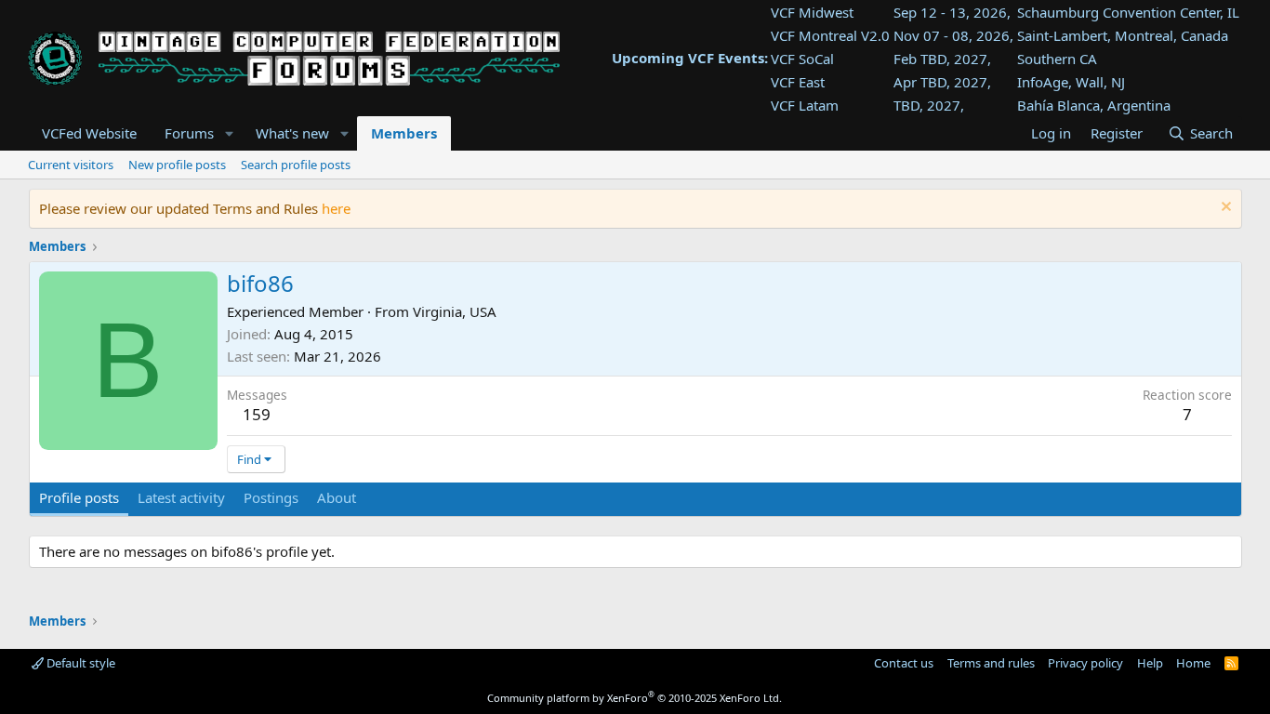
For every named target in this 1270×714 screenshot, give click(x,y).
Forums (189, 133)
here (336, 208)
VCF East (798, 82)
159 (257, 414)
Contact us (903, 662)
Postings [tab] (271, 497)
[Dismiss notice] (1224, 208)
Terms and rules (991, 662)
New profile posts (177, 164)
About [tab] (336, 497)
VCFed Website (89, 133)
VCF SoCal (802, 58)
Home (1193, 662)
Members (404, 133)
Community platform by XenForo (634, 698)
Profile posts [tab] (79, 497)
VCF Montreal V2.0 (830, 35)
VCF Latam (805, 105)
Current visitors (70, 164)
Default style (79, 662)
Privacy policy (1085, 662)
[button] (229, 133)
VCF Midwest (812, 12)
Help (1150, 662)
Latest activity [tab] (181, 497)
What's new (292, 133)
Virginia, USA (454, 311)
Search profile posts (296, 164)
